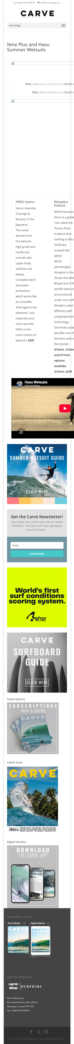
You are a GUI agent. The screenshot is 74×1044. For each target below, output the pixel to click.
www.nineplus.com (51, 92)
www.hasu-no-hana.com (48, 84)
